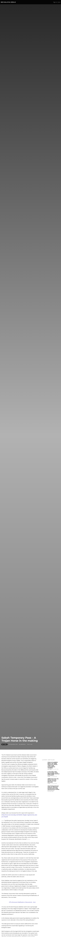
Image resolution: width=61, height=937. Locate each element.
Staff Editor (23, 744)
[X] (56, 755)
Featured (50, 769)
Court (49, 776)
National (4, 744)
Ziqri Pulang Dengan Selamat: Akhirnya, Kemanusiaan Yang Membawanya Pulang (53, 787)
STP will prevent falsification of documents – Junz (22, 902)
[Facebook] (52, 755)
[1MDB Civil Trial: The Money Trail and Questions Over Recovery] (44, 780)
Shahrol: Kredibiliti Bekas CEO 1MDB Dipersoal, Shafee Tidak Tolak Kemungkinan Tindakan (53, 765)
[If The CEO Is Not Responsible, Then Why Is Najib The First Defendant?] (44, 773)
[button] (46, 2)
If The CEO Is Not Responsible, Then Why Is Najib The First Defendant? (53, 773)
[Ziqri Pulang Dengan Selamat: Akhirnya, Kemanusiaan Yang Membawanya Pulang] (44, 787)
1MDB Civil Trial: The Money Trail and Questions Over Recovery (53, 780)
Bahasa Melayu (51, 790)
